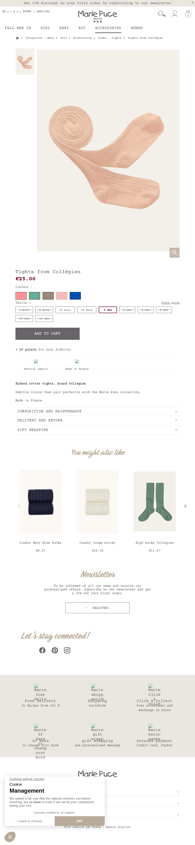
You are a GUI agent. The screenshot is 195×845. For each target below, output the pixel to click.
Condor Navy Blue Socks (40, 543)
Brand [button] (27, 11)
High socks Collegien (155, 543)
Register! (100, 608)
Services (43, 11)
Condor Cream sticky (97, 543)
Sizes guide (170, 303)
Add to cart (47, 333)
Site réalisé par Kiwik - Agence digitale (97, 827)
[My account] (175, 13)
